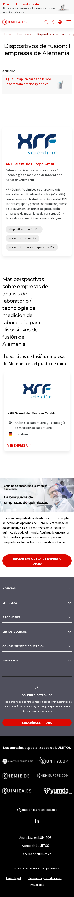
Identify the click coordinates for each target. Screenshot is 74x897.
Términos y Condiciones (45, 878)
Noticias (9, 588)
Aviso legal (13, 878)
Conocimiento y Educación (23, 646)
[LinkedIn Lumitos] (37, 821)
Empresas (10, 602)
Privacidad (37, 885)
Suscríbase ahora (37, 722)
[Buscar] (46, 22)
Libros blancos (14, 631)
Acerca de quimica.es (37, 854)
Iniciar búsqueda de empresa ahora (37, 560)
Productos (11, 617)
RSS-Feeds (10, 660)
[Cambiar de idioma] (60, 22)
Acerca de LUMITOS (35, 845)
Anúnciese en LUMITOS (35, 837)
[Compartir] (53, 22)
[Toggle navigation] (69, 22)
